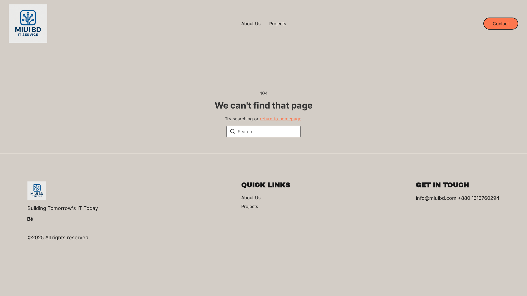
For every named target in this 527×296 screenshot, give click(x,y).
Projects (277, 23)
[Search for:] (263, 131)
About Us (250, 23)
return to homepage (280, 118)
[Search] (232, 132)
